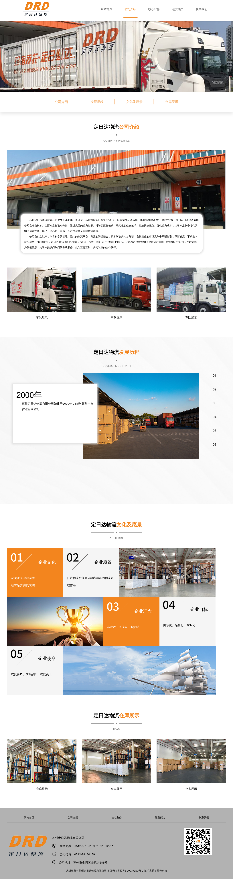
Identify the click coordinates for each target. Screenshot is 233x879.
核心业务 (154, 9)
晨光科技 (162, 870)
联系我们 (201, 9)
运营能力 (178, 9)
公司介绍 (130, 9)
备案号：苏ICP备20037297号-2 (125, 870)
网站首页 (106, 9)
